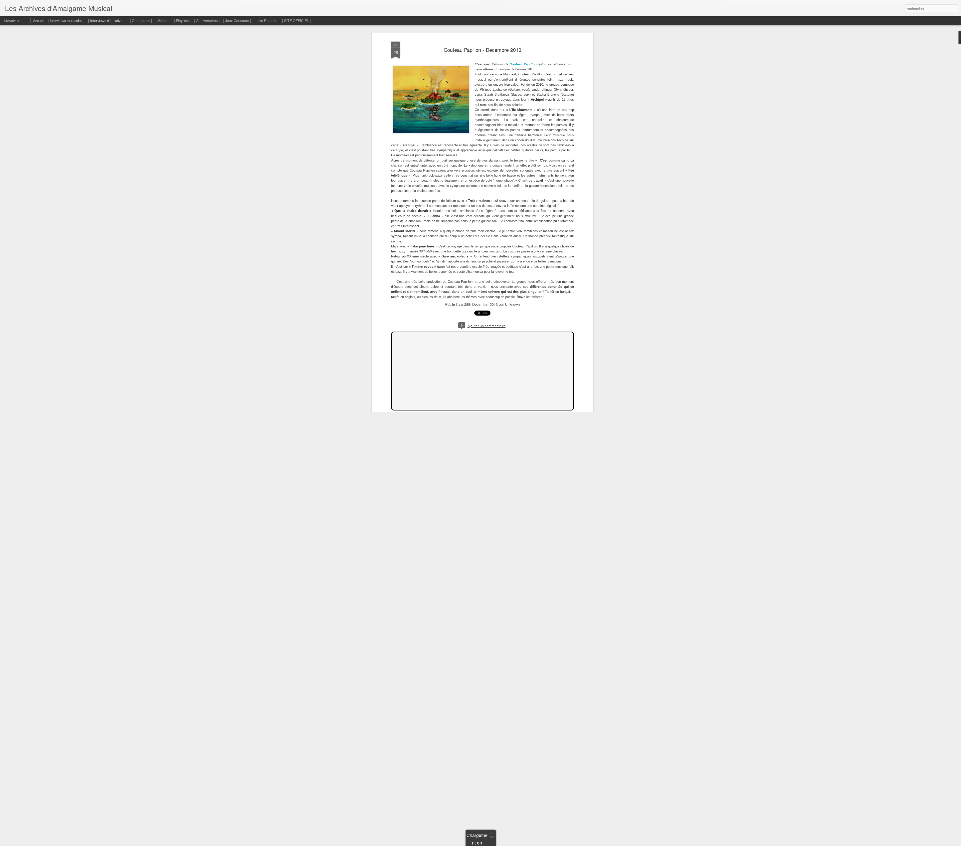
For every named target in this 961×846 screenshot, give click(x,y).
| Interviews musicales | (66, 20)
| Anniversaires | (207, 20)
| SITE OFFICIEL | (296, 20)
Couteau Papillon (523, 64)
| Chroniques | (141, 20)
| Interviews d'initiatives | (107, 20)
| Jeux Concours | (237, 20)
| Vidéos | (163, 20)
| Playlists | (182, 20)
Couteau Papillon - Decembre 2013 (482, 49)
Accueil (38, 20)
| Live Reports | (267, 20)
